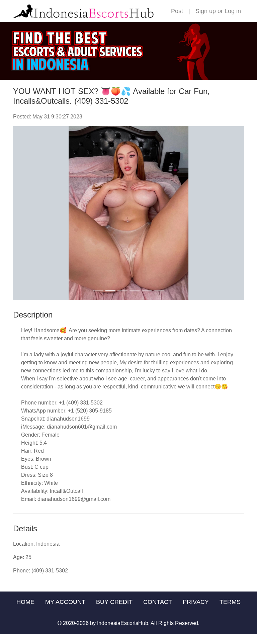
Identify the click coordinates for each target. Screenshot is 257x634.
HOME (25, 602)
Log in (233, 11)
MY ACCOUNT (65, 602)
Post (177, 11)
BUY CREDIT (114, 602)
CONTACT (157, 602)
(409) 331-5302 (49, 570)
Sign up (205, 11)
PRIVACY (196, 602)
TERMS (230, 602)
